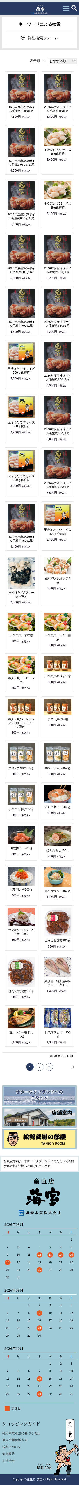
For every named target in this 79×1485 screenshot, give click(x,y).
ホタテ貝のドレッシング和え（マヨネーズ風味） (21, 722)
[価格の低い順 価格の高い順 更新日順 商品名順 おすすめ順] (62, 61)
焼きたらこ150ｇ (57, 850)
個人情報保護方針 (15, 1440)
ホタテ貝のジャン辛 (57, 676)
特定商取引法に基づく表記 (21, 1433)
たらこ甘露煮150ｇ (58, 940)
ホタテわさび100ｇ (21, 809)
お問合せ (8, 1460)
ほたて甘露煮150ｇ (21, 991)
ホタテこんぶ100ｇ (58, 768)
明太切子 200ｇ (21, 848)
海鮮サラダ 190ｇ (58, 890)
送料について (11, 1447)
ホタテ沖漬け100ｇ (21, 768)
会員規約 (8, 1453)
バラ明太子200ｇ (21, 889)
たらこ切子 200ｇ (58, 807)
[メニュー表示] (66, 8)
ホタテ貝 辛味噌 (21, 635)
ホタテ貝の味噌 (57, 719)
